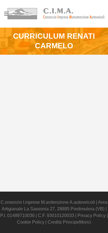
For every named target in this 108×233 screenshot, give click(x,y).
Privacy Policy (92, 215)
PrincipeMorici (77, 222)
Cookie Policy (30, 222)
